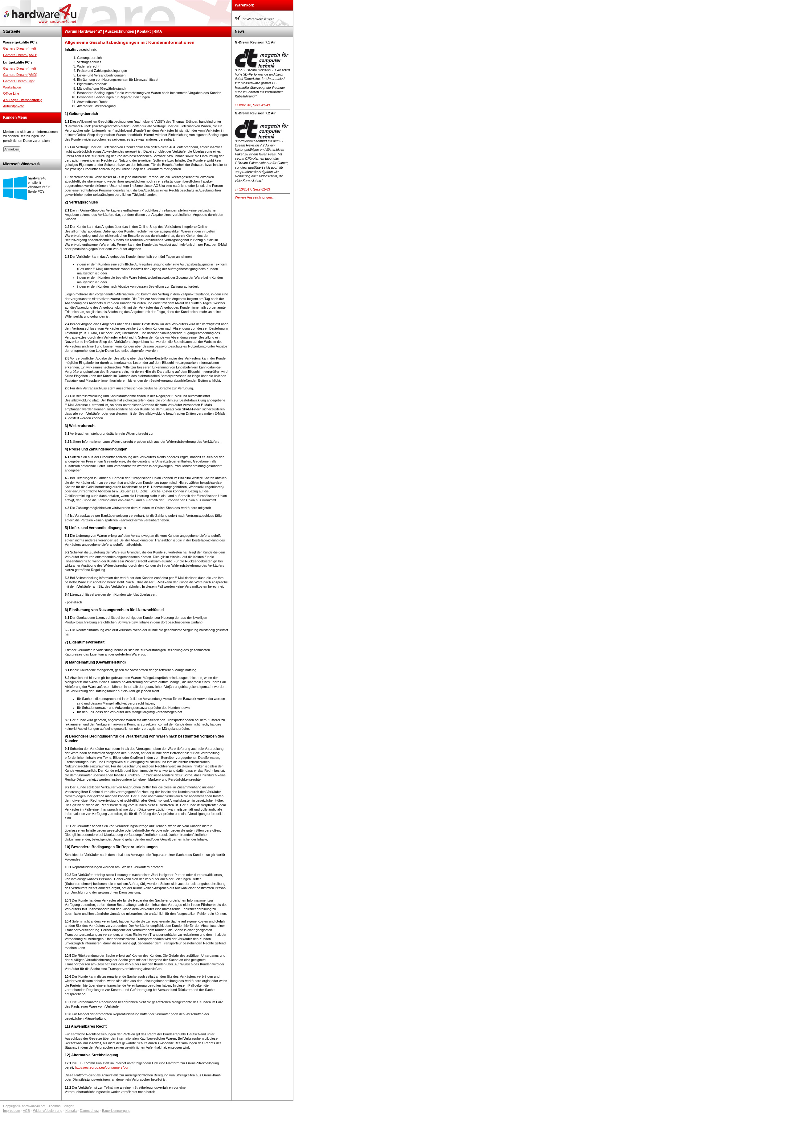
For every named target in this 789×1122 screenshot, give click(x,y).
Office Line (11, 93)
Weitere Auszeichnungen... (255, 197)
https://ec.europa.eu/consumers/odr (102, 1067)
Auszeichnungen (119, 31)
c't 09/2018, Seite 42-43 (252, 105)
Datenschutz (89, 1110)
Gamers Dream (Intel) (19, 48)
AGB (26, 1110)
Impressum (11, 1110)
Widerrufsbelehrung (47, 1110)
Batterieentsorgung (116, 1110)
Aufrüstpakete (13, 106)
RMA (157, 31)
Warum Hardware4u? (83, 31)
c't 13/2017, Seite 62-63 (252, 189)
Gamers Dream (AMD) (20, 55)
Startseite (11, 31)
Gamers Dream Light (19, 81)
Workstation (12, 87)
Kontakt (144, 31)
